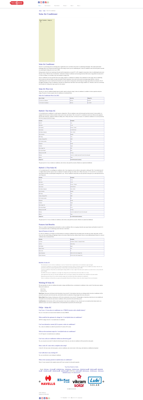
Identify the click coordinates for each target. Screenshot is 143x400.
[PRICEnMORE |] (16, 3)
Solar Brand (56, 5)
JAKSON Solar (64, 370)
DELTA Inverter (86, 370)
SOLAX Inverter (76, 372)
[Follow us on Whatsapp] (48, 2)
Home (40, 10)
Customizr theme (80, 397)
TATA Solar (46, 369)
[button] (39, 381)
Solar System (47, 5)
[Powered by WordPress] (71, 397)
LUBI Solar (78, 370)
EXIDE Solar (92, 369)
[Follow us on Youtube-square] (41, 2)
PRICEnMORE (65, 397)
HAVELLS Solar (75, 369)
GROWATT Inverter (67, 372)
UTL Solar (52, 369)
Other (72, 5)
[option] (51, 381)
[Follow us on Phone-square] (46, 2)
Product (65, 5)
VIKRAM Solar (55, 370)
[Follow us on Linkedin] (43, 2)
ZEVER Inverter (93, 370)
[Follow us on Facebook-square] (39, 2)
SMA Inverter (101, 370)
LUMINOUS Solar (60, 369)
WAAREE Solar (46, 370)
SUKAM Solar (68, 369)
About (78, 5)
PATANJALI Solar (84, 369)
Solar (39, 5)
